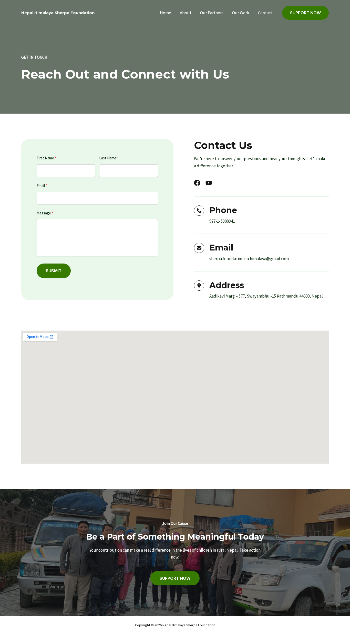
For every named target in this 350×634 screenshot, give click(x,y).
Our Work (240, 13)
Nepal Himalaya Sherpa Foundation (58, 12)
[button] (305, 13)
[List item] (197, 183)
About (185, 13)
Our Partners (211, 13)
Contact (265, 13)
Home (165, 13)
